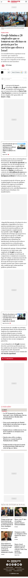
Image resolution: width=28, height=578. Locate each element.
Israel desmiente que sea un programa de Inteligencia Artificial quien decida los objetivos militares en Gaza (10, 148)
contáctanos (18, 567)
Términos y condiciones (9, 569)
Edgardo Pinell (5, 154)
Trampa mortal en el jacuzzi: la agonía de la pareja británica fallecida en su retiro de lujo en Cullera (14, 446)
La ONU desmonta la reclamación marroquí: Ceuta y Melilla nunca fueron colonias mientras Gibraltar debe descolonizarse (15, 416)
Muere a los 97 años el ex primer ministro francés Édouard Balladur (20, 522)
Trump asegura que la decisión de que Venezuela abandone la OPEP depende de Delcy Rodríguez (7, 523)
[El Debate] (14, 1)
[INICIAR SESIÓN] (26, 2)
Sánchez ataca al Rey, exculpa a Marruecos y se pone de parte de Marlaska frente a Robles (12, 439)
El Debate (9, 65)
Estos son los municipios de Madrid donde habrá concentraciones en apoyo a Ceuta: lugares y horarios (14, 424)
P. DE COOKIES (9, 570)
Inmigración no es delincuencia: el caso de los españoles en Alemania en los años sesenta (14, 431)
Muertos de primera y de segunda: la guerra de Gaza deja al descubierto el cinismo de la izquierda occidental (10, 317)
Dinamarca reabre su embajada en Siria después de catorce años (21, 534)
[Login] (26, 2)
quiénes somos (9, 567)
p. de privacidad (20, 569)
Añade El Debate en (16, 72)
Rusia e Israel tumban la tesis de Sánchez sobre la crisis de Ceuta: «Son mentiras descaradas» (21, 549)
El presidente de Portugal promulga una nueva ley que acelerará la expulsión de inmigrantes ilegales (7, 548)
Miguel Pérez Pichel (6, 323)
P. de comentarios (18, 570)
